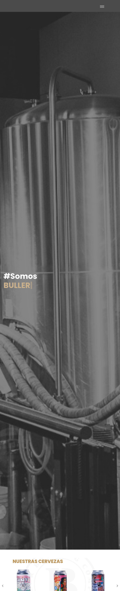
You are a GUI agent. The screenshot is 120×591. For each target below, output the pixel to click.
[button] (2, 585)
